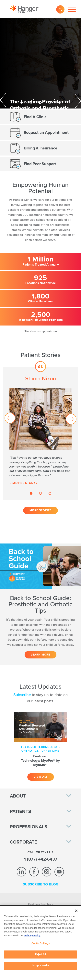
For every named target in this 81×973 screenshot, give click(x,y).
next (72, 100)
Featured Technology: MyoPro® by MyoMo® (40, 760)
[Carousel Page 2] (31, 102)
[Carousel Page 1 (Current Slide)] (21, 102)
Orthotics (30, 750)
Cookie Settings (40, 943)
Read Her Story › (23, 483)
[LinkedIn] (21, 871)
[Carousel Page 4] (50, 102)
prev (8, 100)
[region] (40, 939)
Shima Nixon (40, 378)
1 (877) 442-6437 (40, 859)
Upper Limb (50, 750)
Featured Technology (39, 747)
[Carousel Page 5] (59, 102)
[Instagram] (46, 871)
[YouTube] (59, 871)
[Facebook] (34, 871)
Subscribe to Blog (40, 884)
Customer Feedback (40, 904)
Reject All (40, 954)
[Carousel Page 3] (40, 102)
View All (41, 777)
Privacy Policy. (32, 935)
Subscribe (22, 695)
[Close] (76, 910)
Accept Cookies (41, 965)
